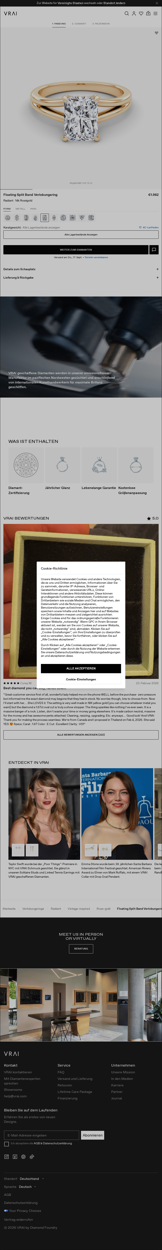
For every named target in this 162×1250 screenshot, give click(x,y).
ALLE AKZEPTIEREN (81, 668)
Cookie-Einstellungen (81, 679)
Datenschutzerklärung (69, 652)
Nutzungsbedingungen (105, 652)
